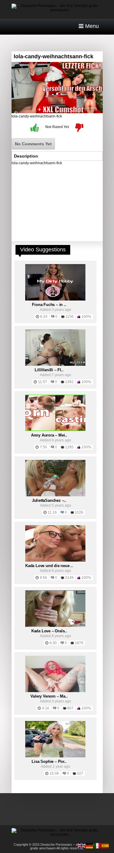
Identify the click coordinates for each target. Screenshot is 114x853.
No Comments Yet (33, 143)
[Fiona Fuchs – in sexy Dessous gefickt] (55, 299)
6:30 (53, 643)
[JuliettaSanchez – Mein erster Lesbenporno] (55, 495)
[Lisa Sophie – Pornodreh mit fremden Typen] (55, 756)
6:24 (43, 316)
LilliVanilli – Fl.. (49, 370)
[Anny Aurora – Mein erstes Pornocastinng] (55, 430)
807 (70, 708)
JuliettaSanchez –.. (49, 500)
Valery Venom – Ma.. (48, 696)
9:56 (43, 578)
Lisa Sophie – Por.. (49, 761)
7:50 (43, 447)
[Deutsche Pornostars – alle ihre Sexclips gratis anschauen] (57, 10)
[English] (82, 845)
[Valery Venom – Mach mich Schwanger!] (55, 691)
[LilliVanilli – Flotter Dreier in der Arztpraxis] (55, 364)
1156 (69, 316)
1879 (79, 643)
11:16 (52, 512)
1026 (79, 512)
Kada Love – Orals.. (49, 631)
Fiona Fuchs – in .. (49, 304)
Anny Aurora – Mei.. (49, 435)
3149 (69, 578)
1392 (69, 382)
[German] (90, 845)
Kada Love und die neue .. (49, 565)
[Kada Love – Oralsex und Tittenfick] (55, 626)
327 (80, 773)
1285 (69, 447)
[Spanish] (105, 845)
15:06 (54, 773)
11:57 (42, 382)
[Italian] (98, 845)
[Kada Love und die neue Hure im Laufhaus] (55, 560)
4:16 (45, 708)
